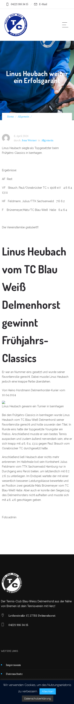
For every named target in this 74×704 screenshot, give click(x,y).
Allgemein (23, 116)
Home (10, 116)
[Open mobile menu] (66, 25)
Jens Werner (29, 140)
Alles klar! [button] (47, 691)
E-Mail (43, 4)
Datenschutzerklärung (37, 698)
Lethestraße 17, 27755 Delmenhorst (31, 615)
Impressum (13, 665)
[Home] (16, 35)
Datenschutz (14, 674)
